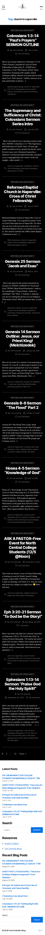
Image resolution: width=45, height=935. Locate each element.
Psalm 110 (26, 387)
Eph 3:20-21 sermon (23, 658)
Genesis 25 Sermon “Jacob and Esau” (22, 263)
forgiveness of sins (23, 89)
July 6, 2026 (33, 50)
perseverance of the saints (17, 738)
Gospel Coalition (11, 843)
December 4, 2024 (33, 562)
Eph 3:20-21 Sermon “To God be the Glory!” (22, 614)
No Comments (23, 54)
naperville (31, 242)
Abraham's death (14, 308)
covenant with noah (31, 447)
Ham (17, 449)
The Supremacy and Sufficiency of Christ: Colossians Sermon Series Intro (22, 117)
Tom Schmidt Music (13, 849)
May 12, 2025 (33, 478)
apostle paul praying (15, 87)
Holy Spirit (31, 735)
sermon (30, 522)
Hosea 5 (32, 517)
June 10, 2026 (32, 206)
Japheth (23, 449)
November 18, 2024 (32, 622)
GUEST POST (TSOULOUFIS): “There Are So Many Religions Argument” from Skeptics (21, 874)
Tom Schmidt (18, 50)
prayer (25, 661)
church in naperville (31, 87)
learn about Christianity (25, 595)
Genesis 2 (11, 449)
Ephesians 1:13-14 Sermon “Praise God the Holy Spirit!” (22, 684)
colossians (27, 166)
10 (15, 754)
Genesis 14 (27, 382)
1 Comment (24, 625)
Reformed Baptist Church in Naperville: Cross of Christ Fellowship (22, 194)
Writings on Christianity (22, 30)
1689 (9, 240)
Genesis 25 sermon (23, 313)
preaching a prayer (21, 92)
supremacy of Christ (15, 171)
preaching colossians (29, 168)
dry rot (18, 517)
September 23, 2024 (16, 698)
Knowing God (24, 520)
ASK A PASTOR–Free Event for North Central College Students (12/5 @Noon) (22, 547)
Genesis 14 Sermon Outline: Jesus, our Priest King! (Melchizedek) (22, 338)
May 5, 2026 (33, 271)
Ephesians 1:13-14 (23, 733)
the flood (31, 452)
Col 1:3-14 (11, 89)
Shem (24, 452)
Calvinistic (16, 240)
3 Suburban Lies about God (14, 804)
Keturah (15, 315)
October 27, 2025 (33, 413)
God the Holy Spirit (19, 735)
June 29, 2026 (32, 129)
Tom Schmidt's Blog (17, 930)
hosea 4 (25, 517)
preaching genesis (14, 387)
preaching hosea (20, 522)
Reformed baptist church (17, 245)
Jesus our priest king (17, 384)
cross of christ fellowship (17, 242)
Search (5, 915)
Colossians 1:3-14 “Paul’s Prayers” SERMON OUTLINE (22, 40)
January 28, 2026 (33, 351)
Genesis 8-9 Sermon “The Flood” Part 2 (22, 405)
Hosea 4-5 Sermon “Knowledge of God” (22, 470)
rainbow (19, 452)
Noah (30, 449)
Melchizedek (30, 384)
